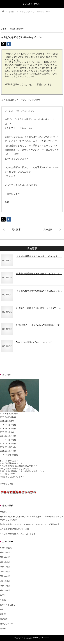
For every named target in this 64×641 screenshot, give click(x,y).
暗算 (2, 609)
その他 (3, 600)
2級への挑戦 (5, 557)
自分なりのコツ (6, 624)
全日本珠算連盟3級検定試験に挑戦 (14, 529)
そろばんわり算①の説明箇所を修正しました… (39, 290)
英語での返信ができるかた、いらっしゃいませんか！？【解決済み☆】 (30, 524)
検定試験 (3, 619)
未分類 (3, 614)
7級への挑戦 (5, 581)
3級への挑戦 (5, 562)
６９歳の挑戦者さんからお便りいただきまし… (39, 256)
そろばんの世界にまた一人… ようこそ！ (17, 534)
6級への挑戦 (5, 576)
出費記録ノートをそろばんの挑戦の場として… (39, 325)
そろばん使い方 (29, 638)
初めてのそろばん (7, 605)
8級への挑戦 (5, 586)
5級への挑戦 (5, 571)
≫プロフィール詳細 (6, 484)
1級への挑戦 (5, 552)
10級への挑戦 (5, 548)
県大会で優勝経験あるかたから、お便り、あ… (39, 273)
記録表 (3, 628)
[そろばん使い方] (32, 3)
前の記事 (16, 229)
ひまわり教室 (24, 471)
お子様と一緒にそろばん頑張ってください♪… (38, 308)
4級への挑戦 (5, 567)
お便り (4, 29)
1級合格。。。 (6, 512)
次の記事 (47, 229)
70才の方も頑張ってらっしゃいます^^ (34, 342)
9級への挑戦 (5, 590)
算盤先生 (20, 29)
